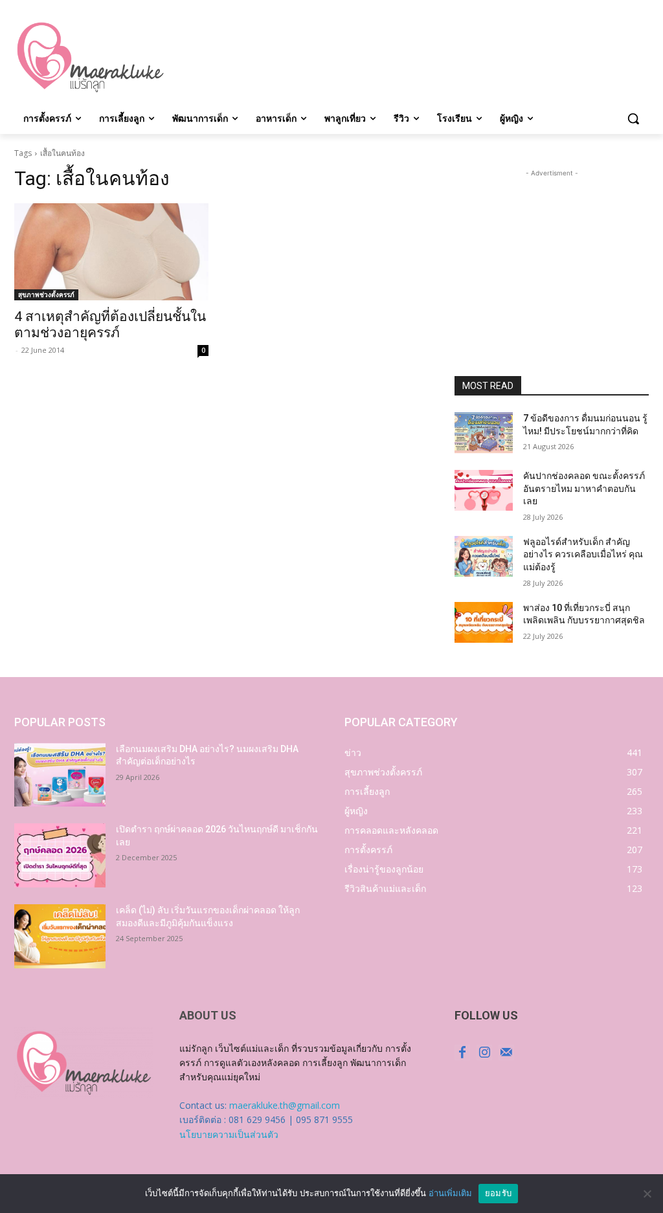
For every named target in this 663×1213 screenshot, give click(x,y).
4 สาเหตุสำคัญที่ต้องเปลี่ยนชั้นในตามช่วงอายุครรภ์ (110, 324)
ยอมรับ (498, 1193)
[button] (633, 118)
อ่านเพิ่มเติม (450, 1193)
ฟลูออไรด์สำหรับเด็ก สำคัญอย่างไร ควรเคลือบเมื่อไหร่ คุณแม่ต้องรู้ (583, 554)
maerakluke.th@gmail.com (284, 1105)
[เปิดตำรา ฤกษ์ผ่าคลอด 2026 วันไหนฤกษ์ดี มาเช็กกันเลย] (60, 855)
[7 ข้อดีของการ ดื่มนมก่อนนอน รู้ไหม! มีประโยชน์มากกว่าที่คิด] (484, 432)
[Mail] (506, 1052)
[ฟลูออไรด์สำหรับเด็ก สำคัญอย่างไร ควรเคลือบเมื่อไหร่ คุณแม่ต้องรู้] (484, 556)
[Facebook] (462, 1052)
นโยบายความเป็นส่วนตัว (228, 1134)
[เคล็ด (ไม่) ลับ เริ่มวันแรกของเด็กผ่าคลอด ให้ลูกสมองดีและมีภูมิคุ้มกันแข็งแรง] (60, 936)
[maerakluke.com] (90, 57)
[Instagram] (484, 1052)
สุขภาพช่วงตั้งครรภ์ (46, 294)
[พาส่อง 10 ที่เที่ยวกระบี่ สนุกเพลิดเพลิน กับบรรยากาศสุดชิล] (484, 622)
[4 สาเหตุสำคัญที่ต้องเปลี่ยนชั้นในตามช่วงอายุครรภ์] (111, 251)
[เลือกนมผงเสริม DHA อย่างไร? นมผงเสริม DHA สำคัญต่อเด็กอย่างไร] (60, 775)
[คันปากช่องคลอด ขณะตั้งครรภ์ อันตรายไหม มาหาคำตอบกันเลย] (484, 490)
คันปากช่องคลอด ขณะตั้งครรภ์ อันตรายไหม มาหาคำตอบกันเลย (584, 488)
